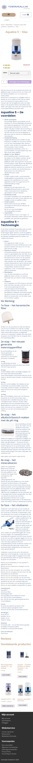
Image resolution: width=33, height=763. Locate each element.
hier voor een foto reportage (11, 577)
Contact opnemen (8, 732)
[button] (8, 14)
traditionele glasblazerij (13, 125)
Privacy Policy (6, 752)
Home (3, 25)
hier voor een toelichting (9, 576)
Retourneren (6, 734)
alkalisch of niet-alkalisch (14, 158)
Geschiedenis (6, 721)
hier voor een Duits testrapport (11, 570)
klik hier (23, 456)
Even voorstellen (7, 745)
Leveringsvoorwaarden (9, 749)
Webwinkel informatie (9, 736)
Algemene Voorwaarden (10, 747)
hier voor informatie (8, 583)
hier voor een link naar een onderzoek (13, 579)
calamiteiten (24, 218)
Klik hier (6, 169)
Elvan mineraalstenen (16, 274)
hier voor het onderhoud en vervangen (13, 566)
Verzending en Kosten (9, 754)
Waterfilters (9, 25)
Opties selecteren (7, 706)
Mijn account (6, 718)
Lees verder (6, 675)
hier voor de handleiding (9, 562)
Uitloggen (5, 723)
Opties (5, 72)
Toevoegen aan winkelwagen (19, 82)
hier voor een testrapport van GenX (13, 572)
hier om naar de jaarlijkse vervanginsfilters (14, 585)
